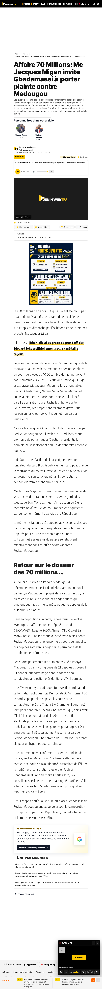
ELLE (43, 4)
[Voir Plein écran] (97, 972)
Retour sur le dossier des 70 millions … (36, 237)
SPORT (36, 4)
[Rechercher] (93, 3)
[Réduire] (98, 980)
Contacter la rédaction (23, 972)
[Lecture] (61, 972)
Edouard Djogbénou (27, 147)
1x (51, 171)
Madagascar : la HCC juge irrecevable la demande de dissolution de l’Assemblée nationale (47, 884)
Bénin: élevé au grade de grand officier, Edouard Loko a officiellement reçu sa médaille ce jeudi (49, 348)
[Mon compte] (89, 3)
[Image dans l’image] (92, 972)
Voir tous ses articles (26, 150)
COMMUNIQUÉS (54, 4)
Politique (26, 54)
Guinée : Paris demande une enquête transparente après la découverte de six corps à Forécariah (50, 865)
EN (98, 4)
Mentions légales (55, 972)
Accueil (18, 54)
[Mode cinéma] (87, 972)
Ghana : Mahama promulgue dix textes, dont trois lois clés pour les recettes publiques (36, 983)
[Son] (66, 972)
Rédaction (40, 972)
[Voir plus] (93, 980)
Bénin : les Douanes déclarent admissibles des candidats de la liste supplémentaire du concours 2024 (46, 875)
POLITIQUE (19, 157)
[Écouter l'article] (17, 171)
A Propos (6, 972)
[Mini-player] (83, 972)
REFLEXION (68, 4)
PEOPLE (27, 4)
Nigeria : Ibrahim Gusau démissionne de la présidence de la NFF (73, 981)
